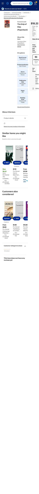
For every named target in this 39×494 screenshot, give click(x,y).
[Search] (30, 3)
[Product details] (25, 118)
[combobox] (22, 3)
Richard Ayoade (21, 21)
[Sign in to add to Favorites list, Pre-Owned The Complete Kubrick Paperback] (18, 147)
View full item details (21, 45)
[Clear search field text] (28, 3)
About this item (8, 112)
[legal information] (37, 26)
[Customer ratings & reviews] (25, 245)
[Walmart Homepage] (7, 3)
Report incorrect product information (14, 126)
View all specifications (23, 107)
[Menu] (3, 3)
